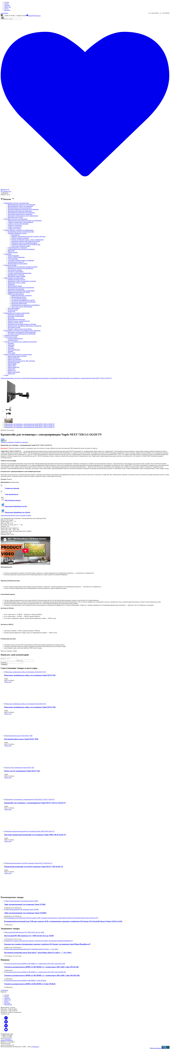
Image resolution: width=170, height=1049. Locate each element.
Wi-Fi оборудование (14, 308)
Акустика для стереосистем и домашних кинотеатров (20, 341)
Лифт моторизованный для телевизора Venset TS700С (25, 904)
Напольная (11, 345)
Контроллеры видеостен (18, 297)
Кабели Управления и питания (17, 356)
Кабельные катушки (14, 362)
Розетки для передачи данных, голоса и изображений (27, 239)
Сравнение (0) (6, 191)
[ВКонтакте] (2, 440)
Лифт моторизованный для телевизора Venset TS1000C (25, 913)
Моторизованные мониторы (16, 319)
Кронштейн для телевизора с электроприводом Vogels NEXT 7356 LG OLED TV (35, 803)
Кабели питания (13, 252)
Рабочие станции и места (15, 322)
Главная (6, 2)
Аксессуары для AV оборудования (21, 306)
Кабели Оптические (14, 372)
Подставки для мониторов (16, 316)
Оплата (6, 4)
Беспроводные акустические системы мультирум (22, 266)
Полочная (11, 343)
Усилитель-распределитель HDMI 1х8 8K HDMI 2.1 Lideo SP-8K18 (29, 984)
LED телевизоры (13, 259)
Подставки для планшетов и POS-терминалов (22, 333)
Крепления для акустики (15, 217)
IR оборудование (13, 310)
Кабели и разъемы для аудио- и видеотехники (18, 354)
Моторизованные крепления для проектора (21, 287)
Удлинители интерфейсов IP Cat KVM (22, 300)
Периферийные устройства (16, 274)
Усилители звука (13, 340)
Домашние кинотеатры (11, 335)
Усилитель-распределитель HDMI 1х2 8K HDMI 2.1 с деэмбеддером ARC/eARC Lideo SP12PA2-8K (42, 975)
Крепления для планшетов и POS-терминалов (22, 332)
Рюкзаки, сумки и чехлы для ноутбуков (20, 329)
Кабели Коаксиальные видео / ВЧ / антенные (21, 361)
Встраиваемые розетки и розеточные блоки (21, 231)
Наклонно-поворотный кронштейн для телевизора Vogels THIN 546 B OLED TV (35, 835)
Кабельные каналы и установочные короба (24, 243)
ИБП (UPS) (11, 251)
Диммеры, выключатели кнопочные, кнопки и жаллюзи (28, 236)
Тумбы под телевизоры (15, 225)
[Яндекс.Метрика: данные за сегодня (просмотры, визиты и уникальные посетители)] (155, 1048)
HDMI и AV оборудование (16, 294)
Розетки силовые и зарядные (20, 238)
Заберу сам (7, 7)
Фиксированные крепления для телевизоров (21, 212)
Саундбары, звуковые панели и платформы (21, 260)
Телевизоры (7, 254)
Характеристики (6, 515)
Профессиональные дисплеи (16, 279)
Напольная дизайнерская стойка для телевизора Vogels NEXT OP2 (30, 707)
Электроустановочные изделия (17, 233)
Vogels (3, 439)
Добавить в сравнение (21, 442)
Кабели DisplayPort (13, 367)
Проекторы (11, 284)
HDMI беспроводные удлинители (21, 295)
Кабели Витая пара (13, 357)
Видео (13, 515)
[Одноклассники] (6, 440)
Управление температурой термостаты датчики (25, 241)
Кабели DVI (11, 369)
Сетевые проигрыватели (15, 338)
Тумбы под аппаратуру (15, 227)
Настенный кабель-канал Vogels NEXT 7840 (21, 739)
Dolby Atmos (11, 353)
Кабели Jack (11, 373)
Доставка (7, 5)
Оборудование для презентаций (13, 278)
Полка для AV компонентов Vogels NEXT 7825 (22, 771)
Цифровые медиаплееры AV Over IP (19, 292)
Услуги (6, 8)
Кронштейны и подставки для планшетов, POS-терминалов (22, 330)
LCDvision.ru (35, 1046)
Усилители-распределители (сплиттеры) (23, 302)
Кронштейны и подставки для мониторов (16, 313)
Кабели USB (11, 365)
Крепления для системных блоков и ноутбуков (22, 324)
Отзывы (28, 515)
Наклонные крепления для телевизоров (20, 211)
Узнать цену (8, 682)
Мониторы (11, 318)
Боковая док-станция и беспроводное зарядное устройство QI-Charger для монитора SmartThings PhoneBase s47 (47, 944)
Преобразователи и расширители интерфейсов (25, 305)
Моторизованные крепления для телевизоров (21, 204)
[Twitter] (4, 440)
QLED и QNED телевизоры (16, 257)
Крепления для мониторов (16, 314)
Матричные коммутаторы (19, 303)
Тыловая (10, 351)
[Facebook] (6, 1019)
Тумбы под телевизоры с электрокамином (20, 222)
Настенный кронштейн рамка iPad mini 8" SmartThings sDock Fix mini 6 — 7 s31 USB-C (38, 953)
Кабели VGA (12, 370)
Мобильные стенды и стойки (16, 282)
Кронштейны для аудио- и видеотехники (16, 203)
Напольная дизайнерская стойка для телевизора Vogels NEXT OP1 (30, 675)
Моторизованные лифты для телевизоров (20, 206)
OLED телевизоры (13, 255)
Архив (6, 375)
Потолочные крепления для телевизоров (20, 214)
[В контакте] (6, 1027)
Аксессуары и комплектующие (20, 246)
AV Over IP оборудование (19, 298)
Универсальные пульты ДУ (16, 262)
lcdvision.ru (8, 1038)
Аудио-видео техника (10, 337)
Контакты (7, 10)
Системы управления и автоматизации (19, 273)
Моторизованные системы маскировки (19, 208)
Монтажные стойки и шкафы (17, 276)
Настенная (11, 348)
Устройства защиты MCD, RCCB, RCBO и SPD (25, 244)
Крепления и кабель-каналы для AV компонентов (23, 215)
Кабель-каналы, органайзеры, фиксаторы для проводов (24, 325)
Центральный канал (14, 349)
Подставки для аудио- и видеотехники (15, 219)
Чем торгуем (8, 1004)
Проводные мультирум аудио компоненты (20, 268)
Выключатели (15, 235)
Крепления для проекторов (16, 289)
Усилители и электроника (15, 271)
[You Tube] (6, 1031)
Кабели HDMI (12, 364)
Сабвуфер (11, 346)
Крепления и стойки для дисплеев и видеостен (22, 281)
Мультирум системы (10, 265)
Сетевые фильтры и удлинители (17, 247)
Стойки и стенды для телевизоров (18, 223)
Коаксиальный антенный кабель (17, 263)
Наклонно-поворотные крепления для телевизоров (23, 209)
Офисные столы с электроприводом (19, 321)
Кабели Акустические (14, 359)
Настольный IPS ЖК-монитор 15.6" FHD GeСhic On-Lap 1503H (29, 936)
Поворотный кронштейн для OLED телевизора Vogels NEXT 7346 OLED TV (33, 867)
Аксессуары (11, 311)
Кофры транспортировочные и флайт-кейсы (21, 290)
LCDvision (4, 13)
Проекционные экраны (15, 286)
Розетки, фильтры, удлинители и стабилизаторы (18, 230)
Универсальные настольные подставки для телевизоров (25, 220)
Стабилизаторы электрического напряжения (21, 249)
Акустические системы (15, 270)
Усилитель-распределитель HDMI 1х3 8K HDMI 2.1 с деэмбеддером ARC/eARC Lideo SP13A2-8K (41, 967)
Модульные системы (14, 327)
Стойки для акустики (14, 228)
